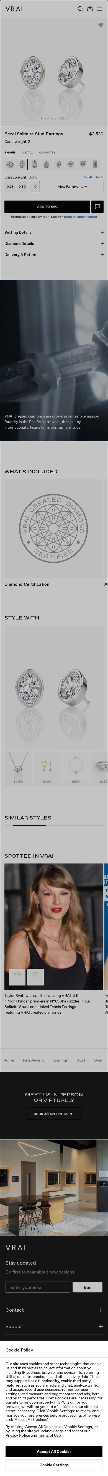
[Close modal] (54, 738)
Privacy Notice (18, 1435)
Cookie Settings (54, 1465)
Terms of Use (49, 1435)
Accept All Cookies (54, 1451)
